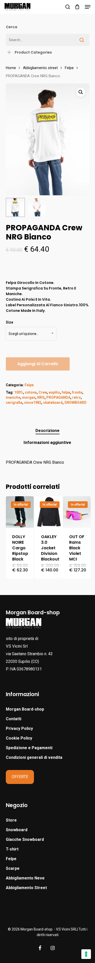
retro (76, 397)
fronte (77, 392)
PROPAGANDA (58, 397)
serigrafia (14, 402)
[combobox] (31, 334)
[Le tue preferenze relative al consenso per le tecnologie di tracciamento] (86, 954)
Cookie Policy (19, 738)
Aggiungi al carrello (37, 364)
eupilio (54, 392)
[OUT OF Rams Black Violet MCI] (77, 512)
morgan (28, 397)
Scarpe (13, 868)
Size (9, 322)
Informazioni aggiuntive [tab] (47, 442)
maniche (13, 397)
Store (11, 820)
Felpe (69, 68)
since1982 (32, 402)
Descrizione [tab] (47, 430)
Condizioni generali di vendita (34, 757)
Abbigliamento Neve (25, 878)
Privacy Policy (19, 728)
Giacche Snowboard (25, 839)
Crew (43, 392)
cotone (31, 392)
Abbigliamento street (40, 68)
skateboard (53, 402)
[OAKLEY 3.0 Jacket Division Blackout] (49, 512)
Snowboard (16, 829)
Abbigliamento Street (26, 887)
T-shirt (12, 849)
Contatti (13, 718)
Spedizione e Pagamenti (29, 747)
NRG (41, 397)
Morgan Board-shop (25, 709)
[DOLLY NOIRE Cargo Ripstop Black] (20, 512)
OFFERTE (20, 776)
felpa (66, 392)
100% (18, 392)
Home (11, 68)
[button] (87, 6)
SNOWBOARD (75, 402)
